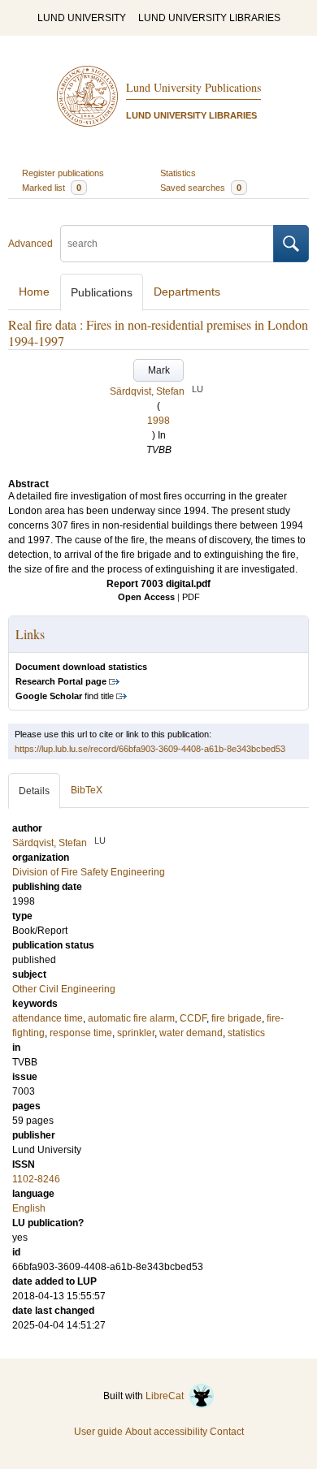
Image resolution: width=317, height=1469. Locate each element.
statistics (246, 1033)
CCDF (193, 1018)
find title (64, 696)
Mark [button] (159, 370)
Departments (187, 291)
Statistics (178, 173)
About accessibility (166, 1431)
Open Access (146, 597)
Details (34, 791)
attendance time (47, 1018)
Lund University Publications (193, 87)
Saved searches (200, 187)
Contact (227, 1431)
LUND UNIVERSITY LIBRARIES (209, 18)
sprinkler (135, 1033)
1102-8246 (36, 1179)
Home (34, 291)
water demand (191, 1033)
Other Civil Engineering (63, 989)
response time (81, 1033)
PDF (191, 597)
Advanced (30, 243)
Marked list (51, 187)
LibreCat (167, 1396)
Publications (101, 292)
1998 (158, 420)
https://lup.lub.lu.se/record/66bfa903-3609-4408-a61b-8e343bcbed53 (150, 749)
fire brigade (236, 1018)
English (29, 1208)
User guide (98, 1431)
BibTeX (86, 790)
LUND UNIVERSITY (81, 18)
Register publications (63, 173)
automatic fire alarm (131, 1018)
